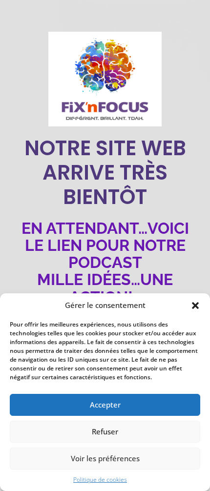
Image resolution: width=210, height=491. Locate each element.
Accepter (105, 404)
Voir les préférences (105, 458)
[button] (195, 305)
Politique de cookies (100, 479)
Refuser (105, 431)
